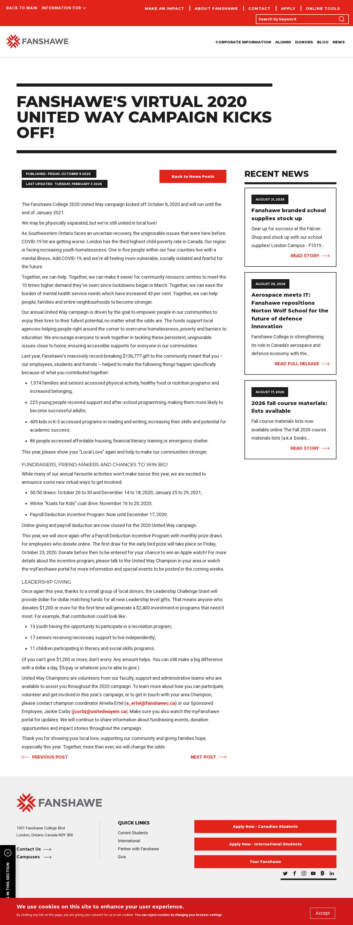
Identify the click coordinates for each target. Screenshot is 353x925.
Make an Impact (164, 8)
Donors (304, 42)
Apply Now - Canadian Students (265, 826)
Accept (323, 913)
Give (122, 856)
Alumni (283, 42)
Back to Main (21, 8)
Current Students (133, 832)
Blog (322, 42)
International (129, 840)
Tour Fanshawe (265, 861)
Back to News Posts (193, 176)
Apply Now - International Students (265, 844)
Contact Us (29, 849)
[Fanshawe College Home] (37, 41)
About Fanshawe (216, 8)
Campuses (29, 856)
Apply (288, 8)
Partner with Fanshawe (138, 848)
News (339, 42)
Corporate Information (243, 42)
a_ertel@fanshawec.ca (150, 703)
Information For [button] (61, 8)
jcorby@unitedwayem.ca (99, 711)
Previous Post (50, 757)
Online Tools (323, 8)
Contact (259, 8)
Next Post (203, 757)
